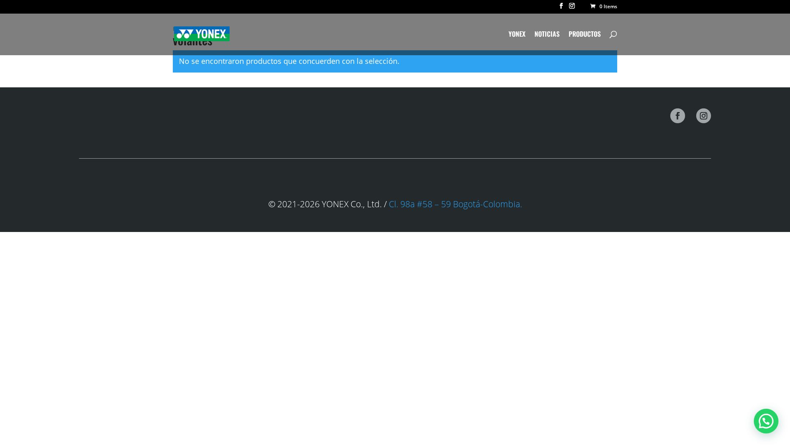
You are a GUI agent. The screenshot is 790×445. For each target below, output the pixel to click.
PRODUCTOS (585, 35)
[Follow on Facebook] (677, 115)
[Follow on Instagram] (703, 115)
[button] (766, 421)
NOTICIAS (547, 35)
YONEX (517, 35)
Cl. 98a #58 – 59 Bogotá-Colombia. (454, 204)
